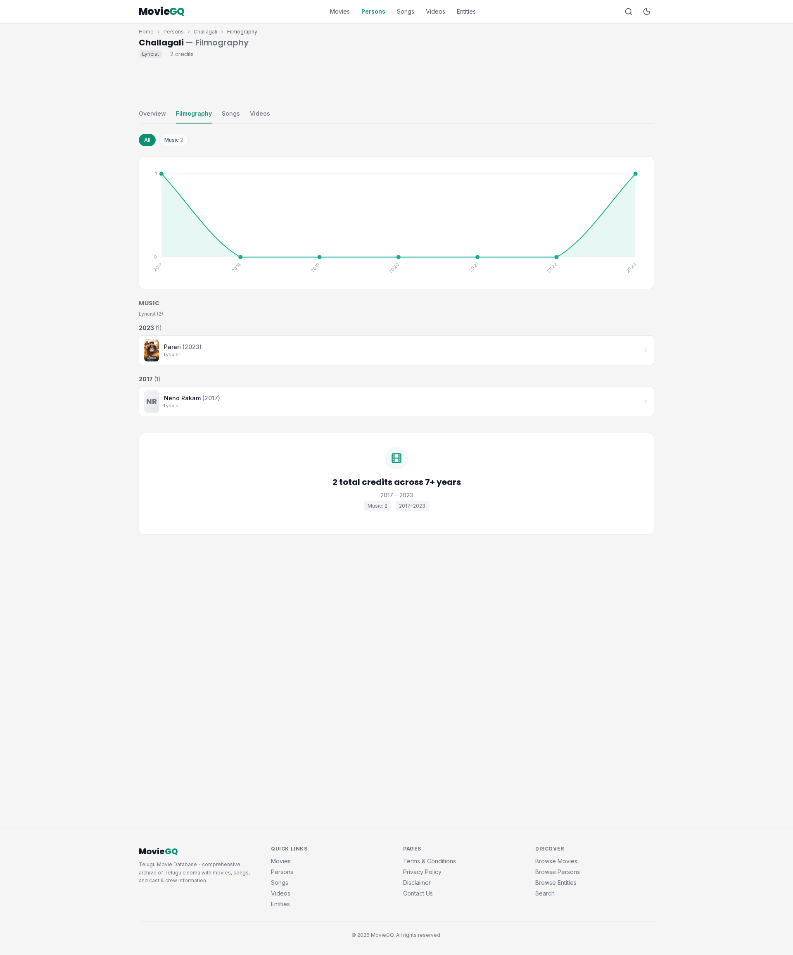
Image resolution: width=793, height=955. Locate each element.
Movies (340, 11)
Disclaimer (417, 882)
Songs (405, 11)
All (147, 140)
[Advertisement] (396, 81)
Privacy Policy (422, 871)
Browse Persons (557, 871)
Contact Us (418, 893)
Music (173, 140)
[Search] (628, 11)
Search (545, 893)
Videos (435, 11)
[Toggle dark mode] (646, 11)
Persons (373, 11)
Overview (152, 113)
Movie (162, 11)
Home (146, 32)
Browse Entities (556, 882)
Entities (466, 11)
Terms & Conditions (429, 861)
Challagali (205, 32)
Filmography (194, 113)
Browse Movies (556, 861)
